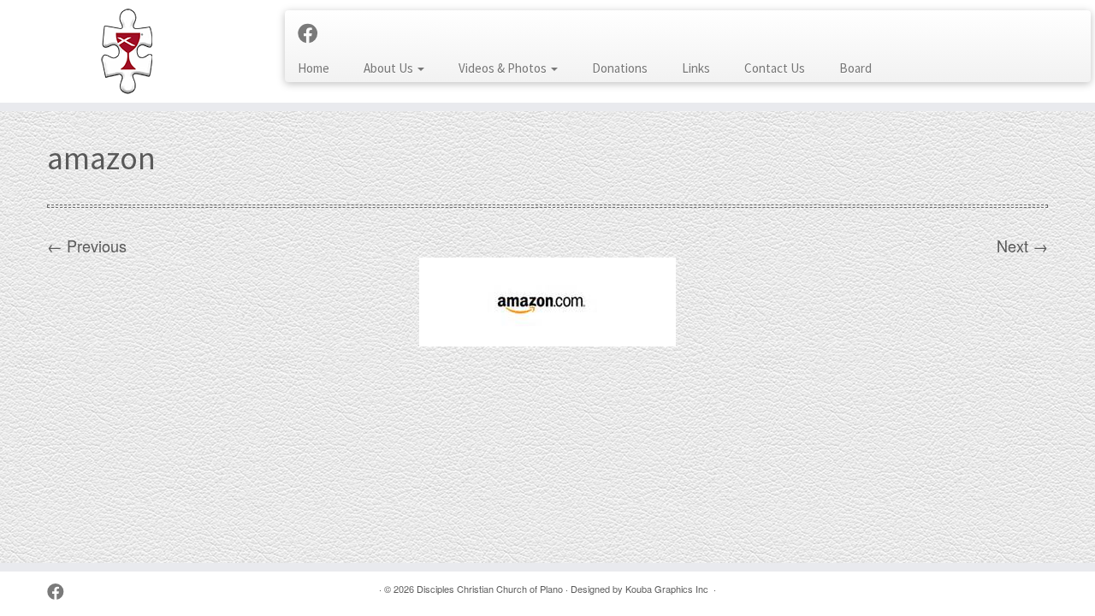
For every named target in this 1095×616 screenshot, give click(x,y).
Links (696, 68)
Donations (620, 68)
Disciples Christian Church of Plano (490, 588)
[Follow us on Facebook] (313, 32)
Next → (1022, 245)
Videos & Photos (504, 68)
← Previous (87, 245)
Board (855, 68)
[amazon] (547, 299)
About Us (390, 68)
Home (313, 68)
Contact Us (774, 68)
